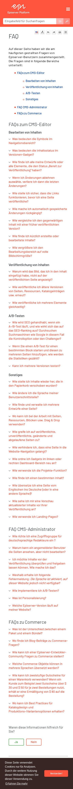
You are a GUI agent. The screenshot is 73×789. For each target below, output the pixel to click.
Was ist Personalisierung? (29, 598)
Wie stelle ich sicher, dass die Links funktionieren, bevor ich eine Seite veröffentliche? (34, 197)
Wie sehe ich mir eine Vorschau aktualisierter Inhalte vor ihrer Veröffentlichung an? (31, 505)
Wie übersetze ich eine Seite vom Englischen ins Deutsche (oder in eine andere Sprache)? (33, 489)
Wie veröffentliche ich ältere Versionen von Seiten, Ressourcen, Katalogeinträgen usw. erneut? (37, 291)
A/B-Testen (33, 93)
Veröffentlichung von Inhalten (44, 87)
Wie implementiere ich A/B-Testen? (35, 590)
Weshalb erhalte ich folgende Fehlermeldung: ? (38, 579)
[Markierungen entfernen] (42, 32)
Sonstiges (32, 99)
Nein (34, 742)
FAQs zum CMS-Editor (31, 73)
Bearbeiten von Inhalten (41, 80)
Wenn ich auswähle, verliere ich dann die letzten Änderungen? (34, 182)
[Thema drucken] (60, 32)
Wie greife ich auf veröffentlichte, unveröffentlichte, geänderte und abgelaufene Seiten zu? (32, 436)
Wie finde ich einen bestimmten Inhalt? (38, 478)
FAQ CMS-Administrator (32, 107)
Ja (16, 742)
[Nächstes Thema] (54, 32)
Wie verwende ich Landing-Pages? (35, 516)
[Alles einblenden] (65, 32)
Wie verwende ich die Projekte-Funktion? (39, 470)
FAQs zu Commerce (29, 113)
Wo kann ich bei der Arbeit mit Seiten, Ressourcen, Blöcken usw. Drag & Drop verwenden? (35, 420)
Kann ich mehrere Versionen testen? (36, 366)
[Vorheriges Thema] (48, 32)
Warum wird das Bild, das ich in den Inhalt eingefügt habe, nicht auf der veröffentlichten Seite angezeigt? (38, 275)
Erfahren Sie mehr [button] (16, 783)
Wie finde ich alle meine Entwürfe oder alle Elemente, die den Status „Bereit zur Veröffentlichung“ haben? (36, 166)
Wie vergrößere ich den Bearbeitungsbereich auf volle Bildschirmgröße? (28, 252)
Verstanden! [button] (56, 773)
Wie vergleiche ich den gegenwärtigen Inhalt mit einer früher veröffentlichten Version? (36, 224)
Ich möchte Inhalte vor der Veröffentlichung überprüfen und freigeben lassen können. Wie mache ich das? (37, 563)
